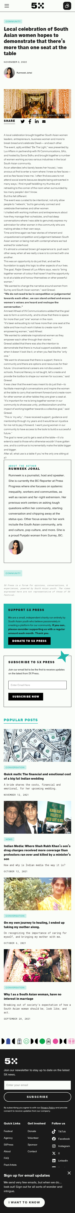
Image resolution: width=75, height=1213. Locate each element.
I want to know (24, 1202)
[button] (15, 5)
